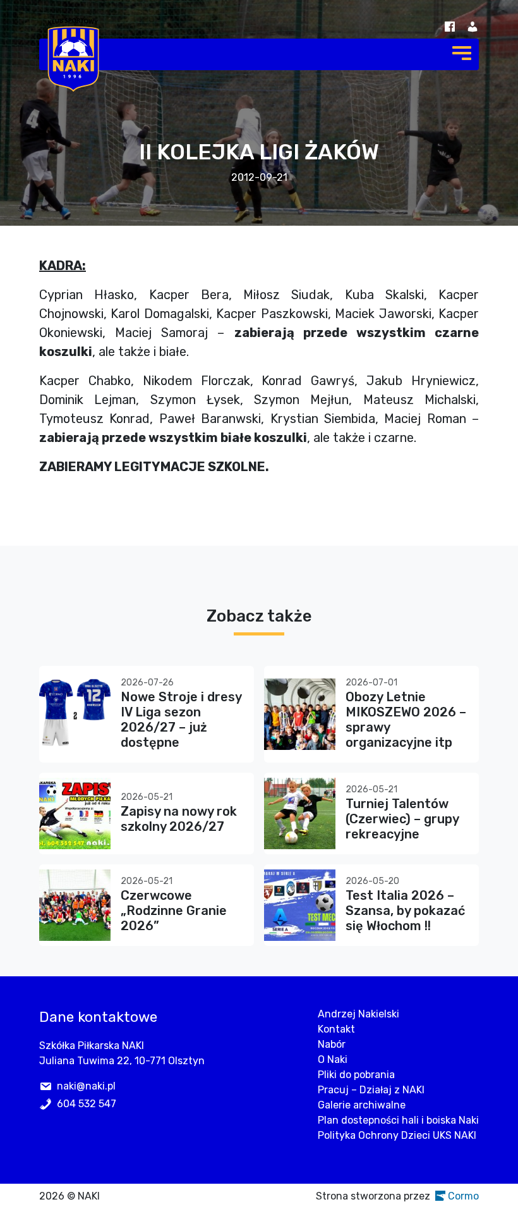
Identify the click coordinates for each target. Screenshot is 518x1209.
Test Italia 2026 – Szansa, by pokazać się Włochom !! (405, 910)
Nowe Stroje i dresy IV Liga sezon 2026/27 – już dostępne (181, 719)
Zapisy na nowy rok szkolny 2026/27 (179, 819)
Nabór (332, 1044)
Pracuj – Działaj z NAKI (371, 1090)
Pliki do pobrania (356, 1075)
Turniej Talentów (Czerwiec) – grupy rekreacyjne (402, 819)
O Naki (332, 1059)
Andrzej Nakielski (358, 1014)
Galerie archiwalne (362, 1105)
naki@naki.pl (86, 1086)
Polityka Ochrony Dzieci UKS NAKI (397, 1135)
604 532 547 (86, 1104)
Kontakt (336, 1029)
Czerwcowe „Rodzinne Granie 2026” (174, 910)
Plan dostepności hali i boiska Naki (398, 1120)
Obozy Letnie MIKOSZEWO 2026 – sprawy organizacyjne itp (406, 719)
